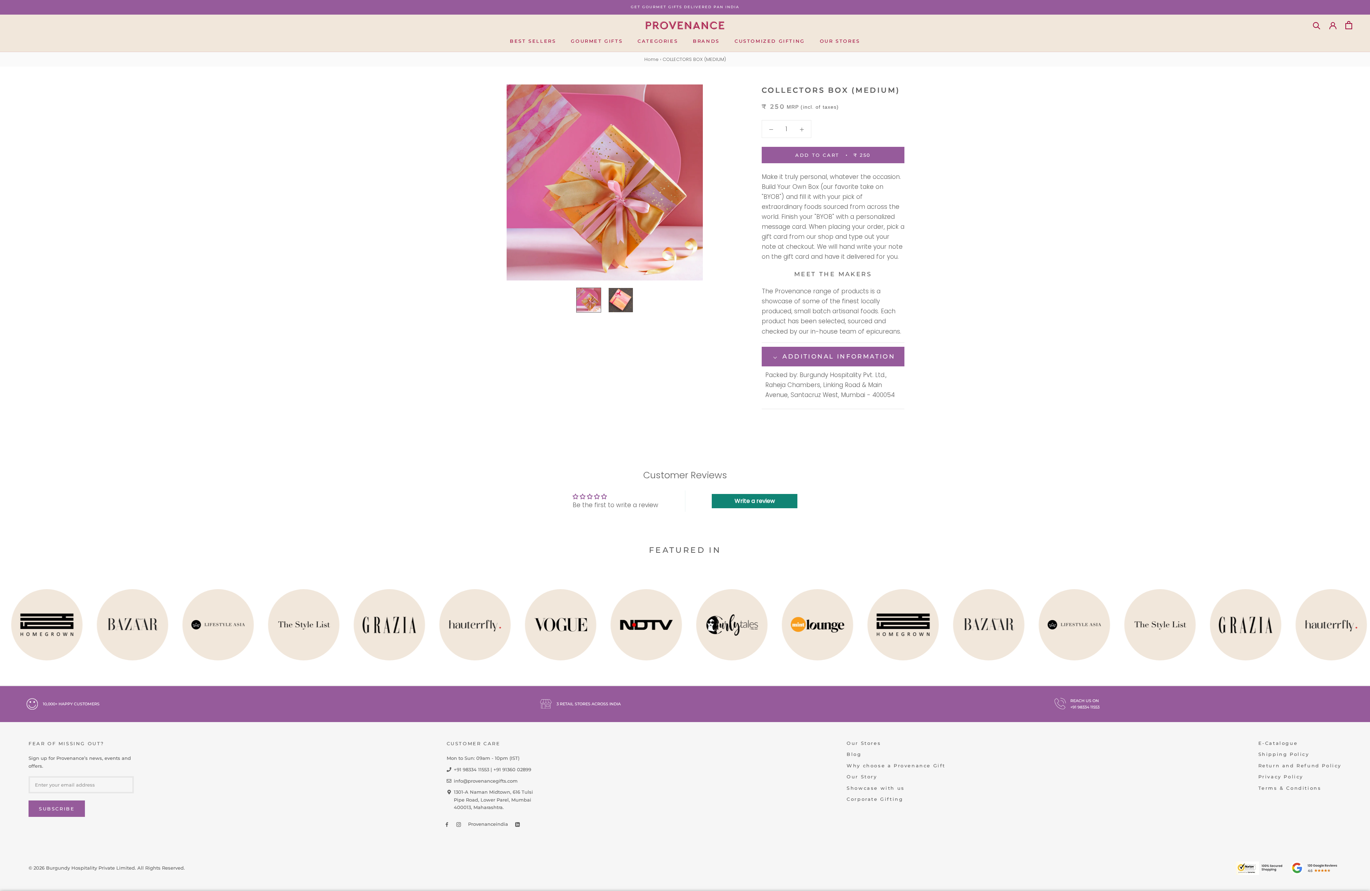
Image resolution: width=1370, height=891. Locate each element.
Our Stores (840, 40)
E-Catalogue (1278, 743)
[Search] (1316, 25)
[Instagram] (458, 824)
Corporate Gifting (875, 799)
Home (651, 59)
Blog (854, 754)
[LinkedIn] (517, 824)
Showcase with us (876, 788)
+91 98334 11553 (1085, 707)
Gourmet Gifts (597, 40)
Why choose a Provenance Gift (896, 765)
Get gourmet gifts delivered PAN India (685, 7)
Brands (706, 40)
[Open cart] (1348, 25)
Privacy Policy (1280, 776)
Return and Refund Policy (1299, 765)
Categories (658, 40)
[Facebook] (447, 824)
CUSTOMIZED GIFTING (770, 40)
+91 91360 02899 (512, 769)
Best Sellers (533, 40)
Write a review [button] (755, 501)
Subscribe (57, 809)
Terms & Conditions (1289, 788)
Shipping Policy (1283, 754)
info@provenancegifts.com (486, 781)
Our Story (862, 776)
